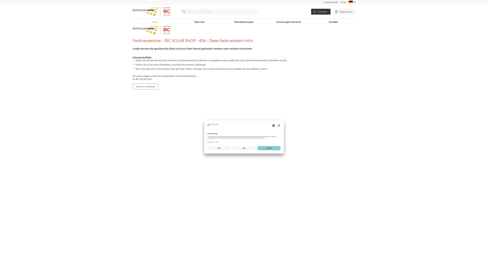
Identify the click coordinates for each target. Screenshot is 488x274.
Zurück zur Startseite (145, 86)
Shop (155, 21)
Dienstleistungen (244, 21)
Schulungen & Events (288, 21)
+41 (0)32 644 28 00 (330, 2)
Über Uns (199, 21)
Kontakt (343, 2)
